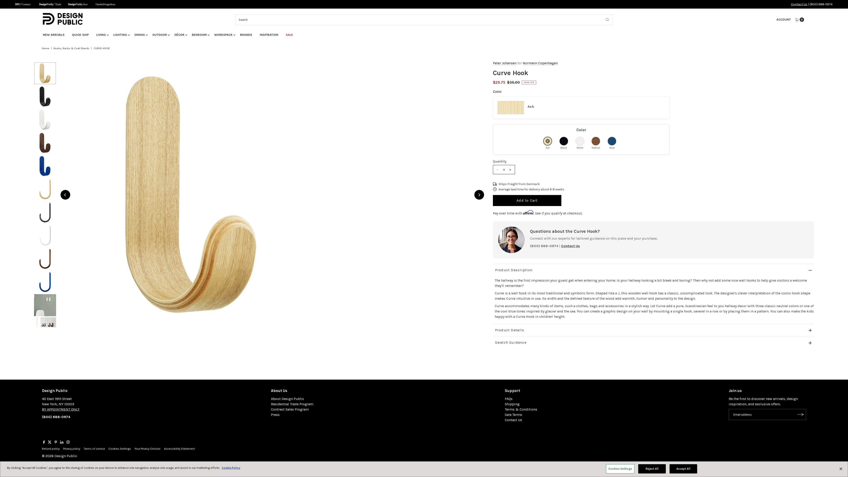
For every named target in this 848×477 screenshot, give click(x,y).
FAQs (509, 399)
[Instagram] (68, 442)
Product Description (514, 270)
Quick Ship (80, 35)
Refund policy (51, 448)
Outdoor (159, 35)
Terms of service (94, 448)
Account (783, 19)
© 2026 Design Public (59, 456)
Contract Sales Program (290, 409)
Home (45, 48)
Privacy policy (71, 448)
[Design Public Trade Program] (50, 4)
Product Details (509, 330)
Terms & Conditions (521, 409)
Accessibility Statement (179, 448)
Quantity (499, 161)
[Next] (479, 195)
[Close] (841, 469)
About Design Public (287, 399)
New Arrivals (53, 35)
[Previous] (65, 195)
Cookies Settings (119, 448)
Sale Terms (513, 415)
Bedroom (199, 35)
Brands (246, 35)
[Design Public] (78, 4)
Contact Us (799, 4)
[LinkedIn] (61, 442)
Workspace (223, 35)
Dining (139, 35)
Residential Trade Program (292, 404)
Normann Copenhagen (540, 63)
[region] (272, 194)
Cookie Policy (231, 467)
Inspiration (269, 35)
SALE (289, 35)
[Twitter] (49, 442)
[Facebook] (44, 442)
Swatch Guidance (510, 342)
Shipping (512, 404)
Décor (179, 35)
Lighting (120, 35)
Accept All (683, 468)
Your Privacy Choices (147, 448)
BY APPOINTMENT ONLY (61, 409)
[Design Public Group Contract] (22, 4)
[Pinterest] (56, 442)
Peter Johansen (505, 63)
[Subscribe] (800, 414)
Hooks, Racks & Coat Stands (71, 48)
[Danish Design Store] (105, 4)
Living (101, 35)
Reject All (652, 468)
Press (275, 415)
